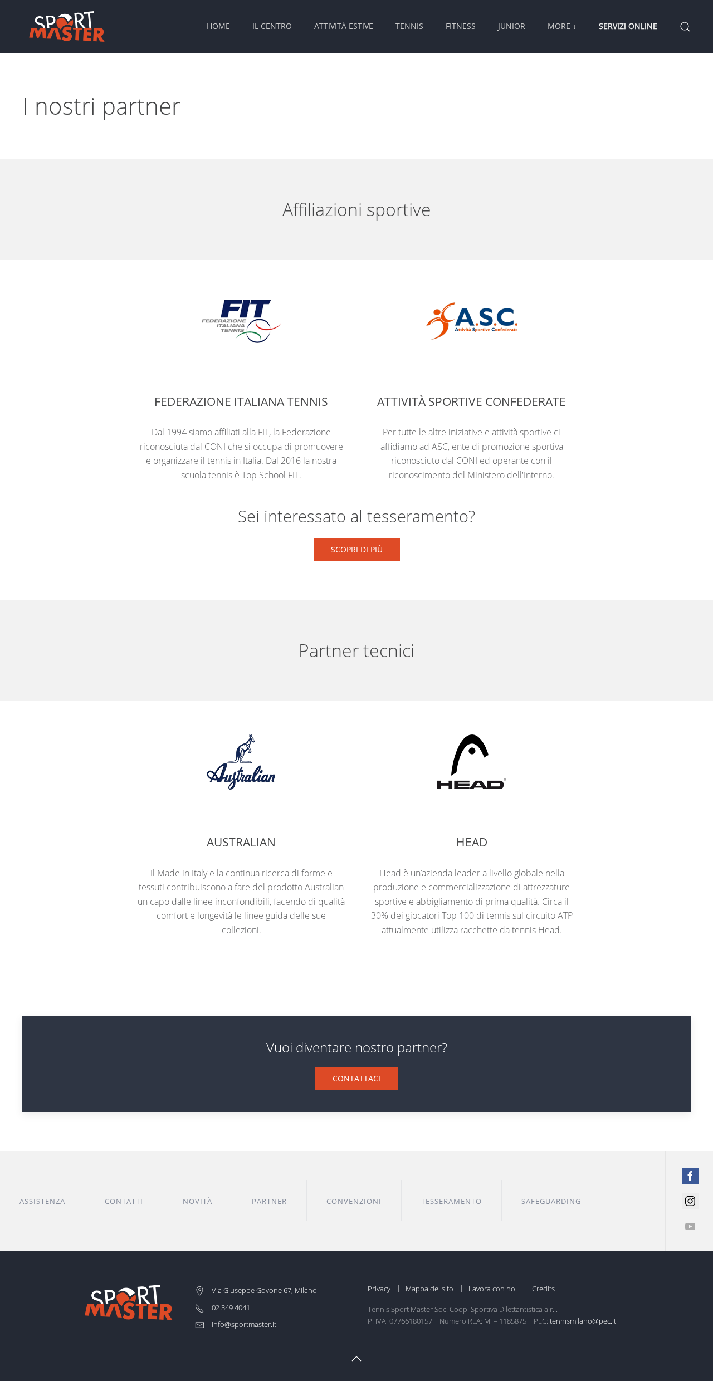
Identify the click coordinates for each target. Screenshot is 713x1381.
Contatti (124, 1201)
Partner (269, 1201)
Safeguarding (551, 1201)
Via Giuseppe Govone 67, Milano (263, 1290)
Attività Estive (343, 26)
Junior (511, 26)
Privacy (379, 1288)
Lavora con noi (492, 1288)
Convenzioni (354, 1201)
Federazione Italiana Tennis (241, 401)
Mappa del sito (429, 1288)
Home (218, 26)
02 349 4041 (230, 1307)
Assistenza (42, 1201)
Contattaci (356, 1078)
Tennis (409, 26)
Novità (197, 1201)
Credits (543, 1288)
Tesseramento (451, 1201)
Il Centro (272, 26)
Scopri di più (357, 549)
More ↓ (562, 26)
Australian (241, 842)
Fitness (461, 26)
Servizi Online (628, 26)
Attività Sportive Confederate (471, 401)
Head (471, 842)
